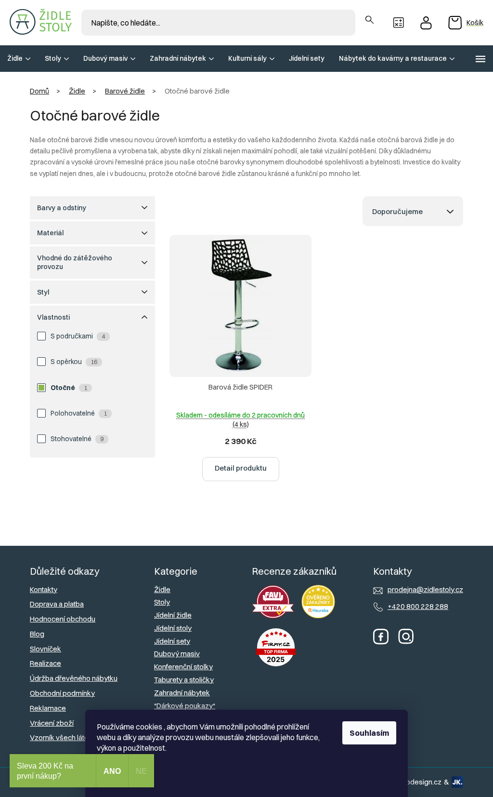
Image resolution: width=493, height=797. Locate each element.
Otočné (69, 387)
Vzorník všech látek (61, 737)
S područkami (78, 336)
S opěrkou (74, 361)
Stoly (162, 602)
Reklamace (48, 708)
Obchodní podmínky (62, 693)
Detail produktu (241, 468)
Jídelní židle (173, 615)
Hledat (369, 20)
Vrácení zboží (52, 723)
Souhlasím (369, 733)
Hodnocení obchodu (62, 618)
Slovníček (45, 648)
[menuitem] (19, 58)
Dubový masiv (177, 653)
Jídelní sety (172, 641)
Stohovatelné (77, 438)
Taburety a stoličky (184, 679)
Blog (37, 633)
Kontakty (43, 589)
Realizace (45, 663)
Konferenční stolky (183, 666)
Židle (162, 589)
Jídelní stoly (173, 628)
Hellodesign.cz (417, 781)
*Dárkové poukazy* (184, 705)
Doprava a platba (57, 603)
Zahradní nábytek (182, 692)
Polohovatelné (79, 413)
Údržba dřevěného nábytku (73, 678)
